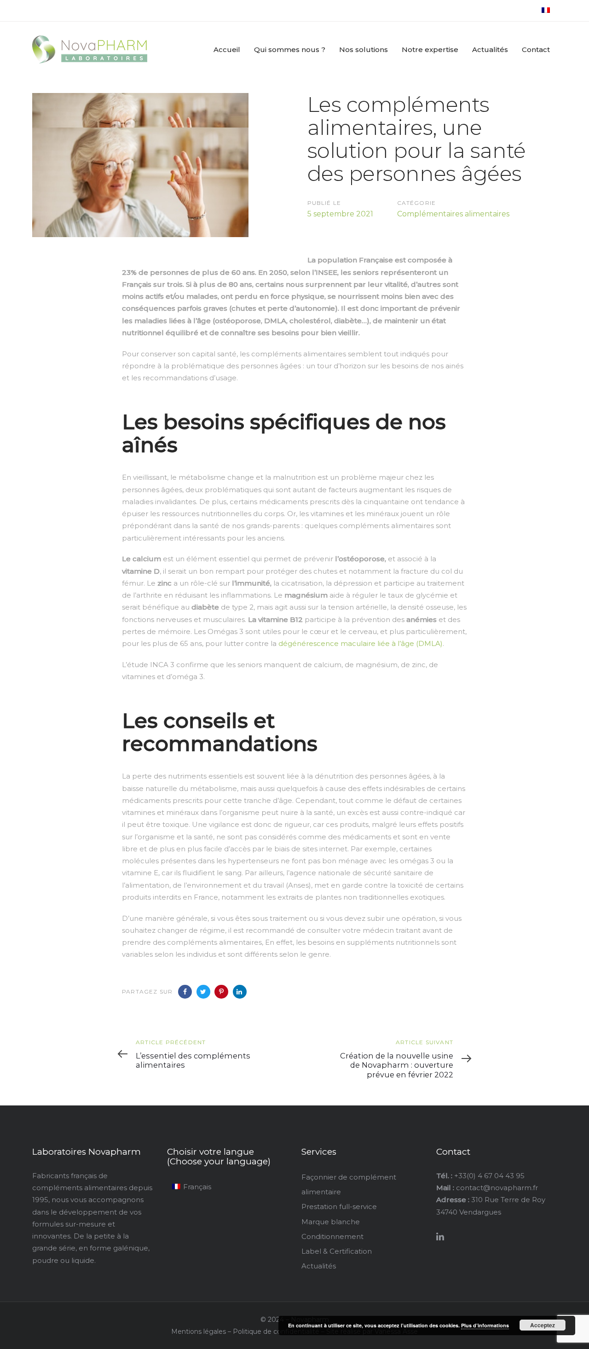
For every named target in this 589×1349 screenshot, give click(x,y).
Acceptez (542, 1325)
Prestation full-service (339, 1206)
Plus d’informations (485, 1325)
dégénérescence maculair (324, 643)
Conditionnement (332, 1236)
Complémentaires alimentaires (453, 213)
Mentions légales (198, 1331)
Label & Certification (336, 1251)
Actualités (318, 1266)
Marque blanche (330, 1221)
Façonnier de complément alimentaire (348, 1184)
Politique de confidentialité (277, 1331)
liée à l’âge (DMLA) (409, 643)
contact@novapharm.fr (497, 1187)
